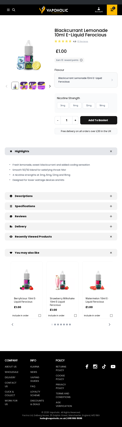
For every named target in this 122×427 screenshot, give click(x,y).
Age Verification (64, 404)
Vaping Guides (34, 379)
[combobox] (13, 10)
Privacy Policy (61, 386)
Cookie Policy (60, 377)
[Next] (50, 86)
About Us (11, 366)
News (33, 372)
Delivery (10, 377)
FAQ (32, 386)
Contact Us (11, 384)
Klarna (34, 366)
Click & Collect (10, 393)
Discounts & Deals (37, 402)
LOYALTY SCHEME (35, 393)
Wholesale (11, 372)
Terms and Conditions (63, 395)
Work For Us (11, 402)
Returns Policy (61, 368)
